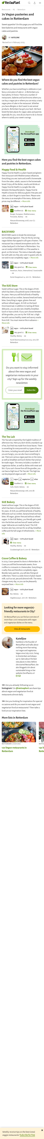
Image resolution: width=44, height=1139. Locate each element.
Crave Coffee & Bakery (14, 558)
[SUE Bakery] (5, 540)
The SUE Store (9, 285)
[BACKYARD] (5, 264)
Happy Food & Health (14, 169)
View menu (31, 210)
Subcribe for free (27, 1134)
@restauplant (22, 688)
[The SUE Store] (5, 330)
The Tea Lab (8, 436)
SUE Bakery (8, 502)
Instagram (7, 688)
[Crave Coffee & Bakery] (5, 591)
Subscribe (31, 390)
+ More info (25, 201)
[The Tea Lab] (5, 481)
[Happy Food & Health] (5, 208)
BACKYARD (8, 231)
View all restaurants (22, 628)
